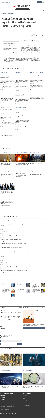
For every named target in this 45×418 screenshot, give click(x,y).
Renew (43, 2)
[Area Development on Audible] (15, 413)
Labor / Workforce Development (27, 397)
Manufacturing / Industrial (36, 72)
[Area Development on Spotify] (12, 413)
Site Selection (25, 398)
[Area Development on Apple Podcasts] (10, 413)
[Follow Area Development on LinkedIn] (1, 413)
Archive (20, 333)
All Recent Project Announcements (6, 274)
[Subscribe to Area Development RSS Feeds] (4, 413)
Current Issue (3, 397)
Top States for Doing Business (4, 409)
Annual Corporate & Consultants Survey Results (7, 406)
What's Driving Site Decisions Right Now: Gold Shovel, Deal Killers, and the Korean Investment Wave (11, 312)
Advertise (8, 2)
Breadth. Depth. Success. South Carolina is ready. (10, 43)
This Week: (11, 338)
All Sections (43, 11)
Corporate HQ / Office (20, 107)
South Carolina (38, 42)
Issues (43, 307)
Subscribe (34, 327)
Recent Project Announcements (8, 13)
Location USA (18, 72)
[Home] (7, 413)
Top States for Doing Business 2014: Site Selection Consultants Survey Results (10, 49)
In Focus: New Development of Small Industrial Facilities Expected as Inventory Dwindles (11, 45)
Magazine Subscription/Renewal (6, 393)
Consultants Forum (4, 2)
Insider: (10, 336)
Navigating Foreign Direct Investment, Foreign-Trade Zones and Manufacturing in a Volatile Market (10, 317)
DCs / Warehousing (4, 107)
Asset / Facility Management (27, 395)
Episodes (20, 307)
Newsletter (2, 395)
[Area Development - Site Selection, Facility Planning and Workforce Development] (22, 6)
